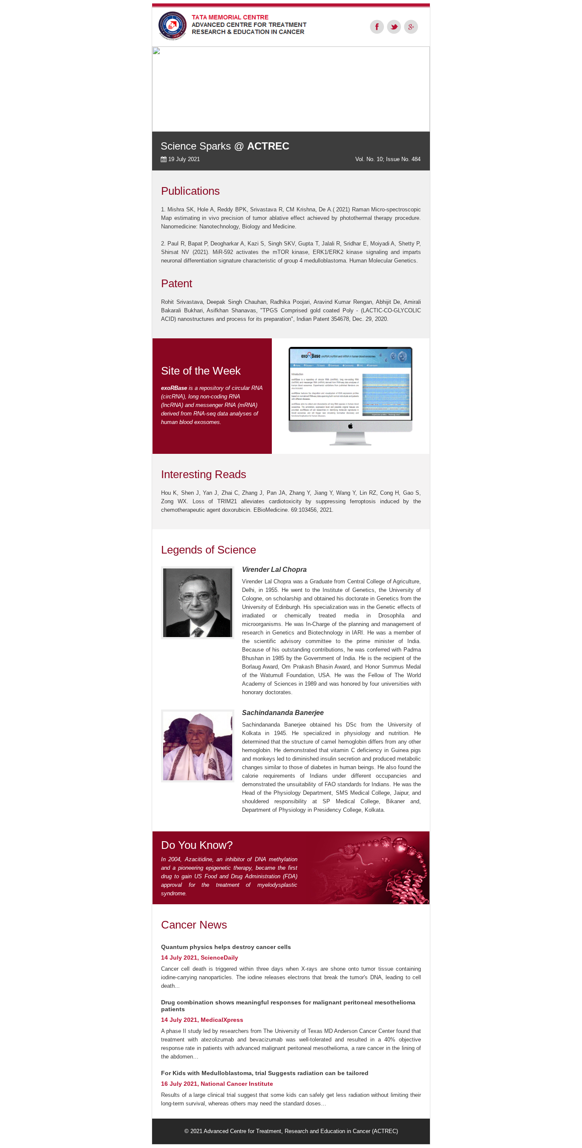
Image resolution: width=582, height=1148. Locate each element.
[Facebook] (377, 27)
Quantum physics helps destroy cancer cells (226, 946)
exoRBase (174, 388)
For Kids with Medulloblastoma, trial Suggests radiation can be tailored (265, 1073)
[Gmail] (411, 27)
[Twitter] (394, 27)
